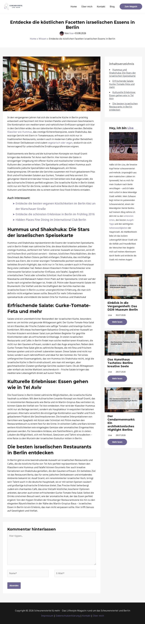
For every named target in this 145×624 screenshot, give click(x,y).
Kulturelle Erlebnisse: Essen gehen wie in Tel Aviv (122, 95)
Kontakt (101, 6)
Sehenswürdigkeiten (118, 228)
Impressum (47, 615)
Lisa (130, 128)
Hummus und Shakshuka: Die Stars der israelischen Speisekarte (122, 72)
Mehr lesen (117, 321)
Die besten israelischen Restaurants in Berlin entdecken (123, 106)
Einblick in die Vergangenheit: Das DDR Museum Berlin (122, 306)
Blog (112, 6)
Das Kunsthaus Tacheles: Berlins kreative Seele (120, 363)
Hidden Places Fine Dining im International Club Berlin (51, 220)
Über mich (86, 6)
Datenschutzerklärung (68, 615)
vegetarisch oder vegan (60, 142)
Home (74, 6)
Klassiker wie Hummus (19, 131)
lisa (110, 315)
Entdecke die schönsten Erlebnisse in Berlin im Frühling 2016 (55, 214)
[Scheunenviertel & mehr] (13, 6)
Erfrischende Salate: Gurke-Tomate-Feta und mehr (122, 84)
